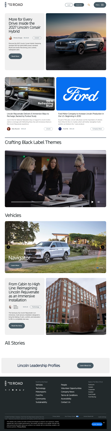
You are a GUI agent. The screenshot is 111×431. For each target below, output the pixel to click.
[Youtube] (16, 390)
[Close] (104, 424)
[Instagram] (13, 390)
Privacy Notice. (21, 427)
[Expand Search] (89, 5)
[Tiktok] (23, 390)
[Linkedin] (20, 390)
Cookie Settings (97, 424)
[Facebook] (9, 390)
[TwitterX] (6, 390)
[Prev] (8, 247)
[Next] (102, 247)
